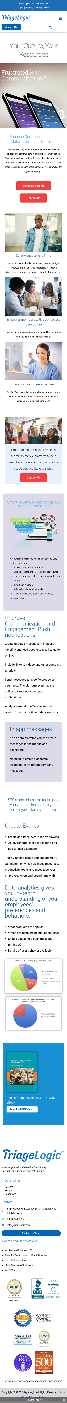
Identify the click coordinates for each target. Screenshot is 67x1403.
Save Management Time (33, 255)
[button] (60, 18)
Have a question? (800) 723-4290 (33, 3)
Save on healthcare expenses (33, 384)
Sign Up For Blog (25, 7)
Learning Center (41, 7)
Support (9, 1190)
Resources (10, 1194)
